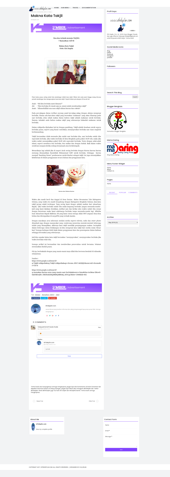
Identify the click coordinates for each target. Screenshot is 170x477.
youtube (109, 57)
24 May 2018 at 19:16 (44, 329)
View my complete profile (44, 429)
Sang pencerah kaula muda (48, 327)
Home (56, 8)
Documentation (89, 8)
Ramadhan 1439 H (48, 295)
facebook (36, 298)
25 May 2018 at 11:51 (50, 344)
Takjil (57, 295)
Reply (99, 327)
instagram (110, 56)
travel (75, 8)
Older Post (92, 401)
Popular (122, 192)
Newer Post (40, 401)
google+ (53, 298)
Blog (108, 51)
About (109, 169)
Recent (112, 192)
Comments (132, 192)
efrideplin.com (35, 20)
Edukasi (37, 295)
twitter (45, 298)
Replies (40, 339)
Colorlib (82, 467)
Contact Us (110, 171)
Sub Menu (65, 8)
